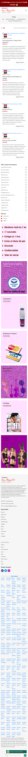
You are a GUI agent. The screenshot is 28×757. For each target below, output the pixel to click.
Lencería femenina (21, 19)
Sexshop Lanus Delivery (8, 685)
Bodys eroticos (14, 175)
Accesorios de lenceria (14, 167)
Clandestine (6, 216)
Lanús (2, 552)
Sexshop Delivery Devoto (19, 697)
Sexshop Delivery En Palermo (3, 692)
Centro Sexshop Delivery (8, 592)
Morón (2, 547)
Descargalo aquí (7, 405)
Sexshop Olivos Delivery (8, 724)
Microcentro (3, 519)
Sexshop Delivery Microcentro (9, 674)
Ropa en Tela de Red (13, 200)
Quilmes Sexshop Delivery (3, 620)
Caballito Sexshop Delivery (14, 587)
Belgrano (3, 517)
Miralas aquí (6, 440)
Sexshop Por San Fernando (9, 734)
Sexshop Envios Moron (3, 668)
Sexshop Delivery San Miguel (3, 661)
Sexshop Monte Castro (24, 708)
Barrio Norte (3, 514)
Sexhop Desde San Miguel (9, 645)
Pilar (2, 561)
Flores (2, 529)
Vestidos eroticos (13, 210)
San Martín (3, 556)
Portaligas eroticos (13, 192)
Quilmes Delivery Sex (8, 615)
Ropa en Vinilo (14, 197)
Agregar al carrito (20, 62)
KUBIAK (4, 220)
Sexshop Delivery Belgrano (3, 703)
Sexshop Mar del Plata (8, 692)
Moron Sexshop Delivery (19, 609)
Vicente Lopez (4, 559)
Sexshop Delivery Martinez (24, 674)
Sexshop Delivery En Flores (14, 692)
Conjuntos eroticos (14, 180)
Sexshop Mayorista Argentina (14, 697)
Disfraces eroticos (14, 185)
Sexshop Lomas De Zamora (24, 685)
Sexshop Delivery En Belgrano (3, 697)
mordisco (5, 218)
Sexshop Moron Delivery (8, 718)
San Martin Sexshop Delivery (9, 625)
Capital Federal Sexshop (24, 587)
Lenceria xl (14, 187)
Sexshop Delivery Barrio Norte (19, 703)
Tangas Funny (13, 207)
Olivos (2, 554)
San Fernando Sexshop (14, 620)
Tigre (2, 564)
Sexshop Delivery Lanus (8, 680)
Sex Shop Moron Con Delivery (19, 634)
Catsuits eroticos (13, 177)
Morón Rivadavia (4, 549)
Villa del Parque (4, 521)
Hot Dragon (9, 595)
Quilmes (2, 544)
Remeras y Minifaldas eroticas (15, 21)
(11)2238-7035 (9, 501)
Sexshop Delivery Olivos (19, 668)
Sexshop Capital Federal (14, 718)
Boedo (2, 526)
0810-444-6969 (10, 503)
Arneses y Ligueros (13, 169)
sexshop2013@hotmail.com (10, 506)
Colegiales (3, 536)
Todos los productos (10, 19)
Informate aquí (6, 301)
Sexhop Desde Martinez (24, 639)
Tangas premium (14, 205)
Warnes (2, 533)
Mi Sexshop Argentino (14, 602)
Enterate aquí (6, 266)
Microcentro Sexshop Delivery (3, 609)
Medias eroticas (14, 190)
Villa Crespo (3, 531)
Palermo (3, 512)
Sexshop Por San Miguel (14, 734)
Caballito (3, 524)
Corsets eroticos (13, 182)
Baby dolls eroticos (14, 172)
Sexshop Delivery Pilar (8, 668)
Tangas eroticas (14, 202)
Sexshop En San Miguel (14, 661)
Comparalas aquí (7, 370)
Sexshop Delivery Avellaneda (9, 708)
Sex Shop (14, 623)
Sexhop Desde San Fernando (3, 645)
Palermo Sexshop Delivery (3, 615)
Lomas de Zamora (5, 542)
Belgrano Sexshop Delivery (24, 580)
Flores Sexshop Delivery (3, 597)
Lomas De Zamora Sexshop (3, 602)
